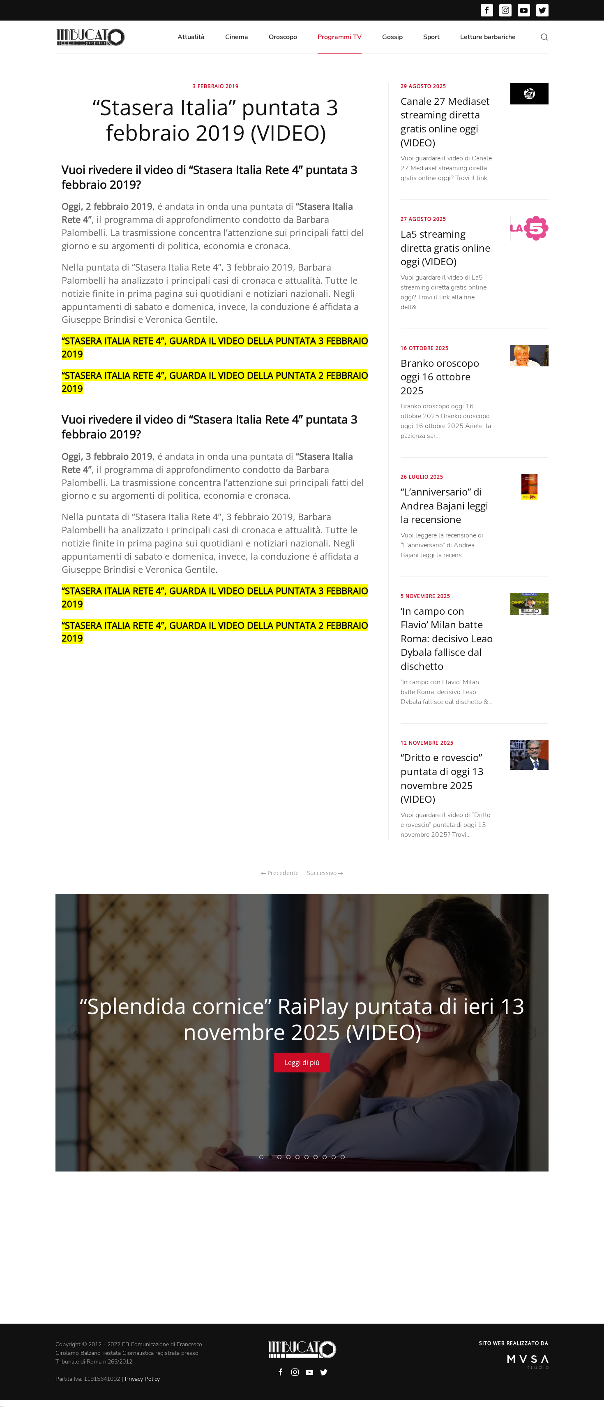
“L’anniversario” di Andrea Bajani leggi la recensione (444, 505)
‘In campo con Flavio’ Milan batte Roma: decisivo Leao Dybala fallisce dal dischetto (447, 638)
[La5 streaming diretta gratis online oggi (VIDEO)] (529, 227)
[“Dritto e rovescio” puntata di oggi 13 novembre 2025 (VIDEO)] (529, 754)
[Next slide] (528, 1032)
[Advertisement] (302, 1262)
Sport (431, 37)
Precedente (282, 873)
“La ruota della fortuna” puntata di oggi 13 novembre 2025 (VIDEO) (326, 1157)
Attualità (191, 37)
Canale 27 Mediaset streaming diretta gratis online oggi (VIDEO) (445, 121)
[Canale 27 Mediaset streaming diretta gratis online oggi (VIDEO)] (529, 93)
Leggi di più (302, 1062)
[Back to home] (90, 37)
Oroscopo (283, 37)
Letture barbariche (488, 37)
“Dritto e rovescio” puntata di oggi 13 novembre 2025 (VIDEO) (442, 778)
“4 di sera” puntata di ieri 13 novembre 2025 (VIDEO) (335, 1157)
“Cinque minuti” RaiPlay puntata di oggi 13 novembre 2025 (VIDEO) (344, 1157)
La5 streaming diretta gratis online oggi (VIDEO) (445, 247)
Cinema (236, 37)
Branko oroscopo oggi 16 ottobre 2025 (440, 376)
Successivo (322, 873)
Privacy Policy (142, 1379)
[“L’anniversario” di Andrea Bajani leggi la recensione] (529, 486)
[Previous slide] (75, 1032)
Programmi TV (340, 37)
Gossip (392, 37)
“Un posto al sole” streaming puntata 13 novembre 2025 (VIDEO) (299, 1157)
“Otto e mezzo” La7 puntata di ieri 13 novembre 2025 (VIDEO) (308, 1157)
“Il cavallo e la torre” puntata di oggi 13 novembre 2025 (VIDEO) (317, 1157)
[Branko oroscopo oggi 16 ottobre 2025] (529, 355)
